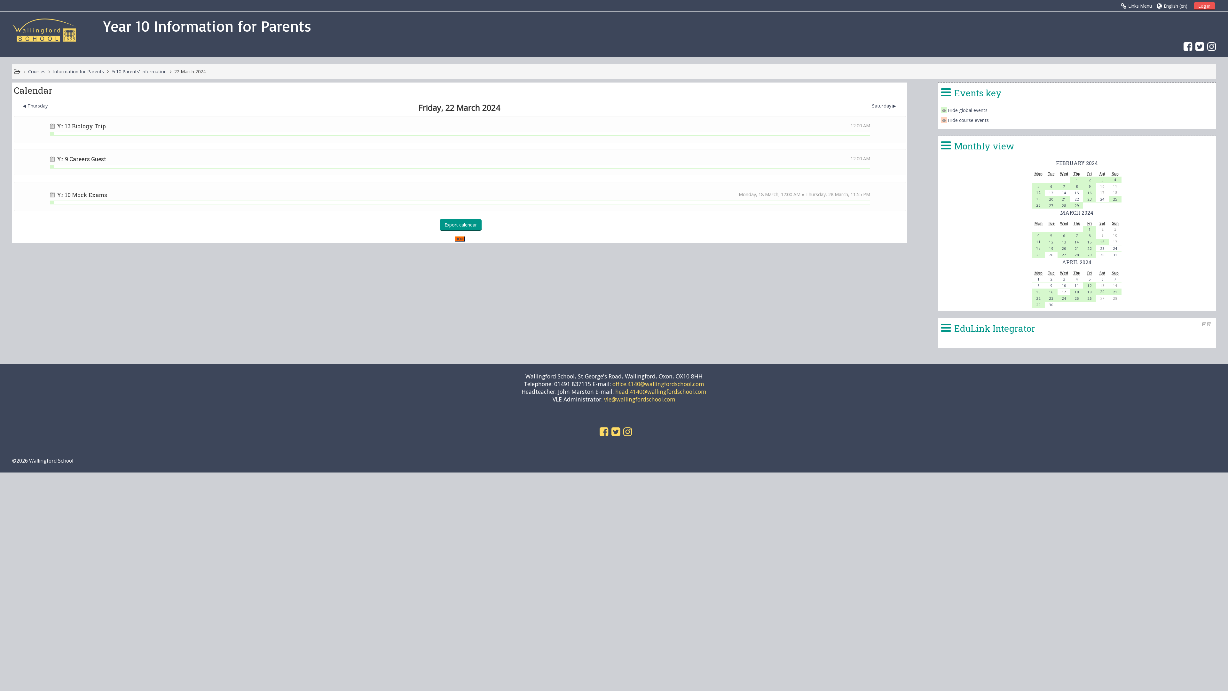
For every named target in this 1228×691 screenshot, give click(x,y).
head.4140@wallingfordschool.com (660, 391)
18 (1038, 248)
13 (1051, 192)
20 (1051, 199)
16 (1089, 192)
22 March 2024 (190, 71)
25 (1115, 199)
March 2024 (1076, 212)
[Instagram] (1210, 46)
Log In (1204, 6)
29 (1076, 205)
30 (1102, 254)
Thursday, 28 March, (828, 194)
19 (1038, 198)
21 (1064, 199)
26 (1038, 205)
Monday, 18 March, (760, 194)
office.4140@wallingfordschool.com (658, 384)
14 (1064, 192)
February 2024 (1077, 163)
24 (1102, 199)
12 (1038, 192)
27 (1051, 205)
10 (1064, 285)
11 (1038, 241)
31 (1115, 254)
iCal (460, 239)
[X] (1198, 46)
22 (1076, 199)
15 (1076, 192)
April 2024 (1076, 262)
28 (1064, 205)
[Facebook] (1186, 46)
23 (1089, 199)
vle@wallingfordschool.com (639, 399)
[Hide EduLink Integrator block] (1204, 324)
